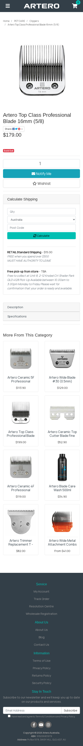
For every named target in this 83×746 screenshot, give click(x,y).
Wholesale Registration (41, 614)
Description (15, 307)
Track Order (41, 599)
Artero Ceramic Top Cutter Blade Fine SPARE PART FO (62, 436)
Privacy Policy (41, 668)
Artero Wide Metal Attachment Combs (62, 542)
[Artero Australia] (41, 6)
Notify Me (43, 173)
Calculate (43, 236)
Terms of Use (41, 661)
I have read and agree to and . (42, 716)
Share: (8, 129)
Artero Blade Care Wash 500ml (62, 488)
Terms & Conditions (45, 716)
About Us (41, 630)
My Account (41, 591)
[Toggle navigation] (7, 6)
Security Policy (41, 683)
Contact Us (41, 644)
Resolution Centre (41, 606)
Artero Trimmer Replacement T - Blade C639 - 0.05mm (20, 544)
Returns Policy (41, 675)
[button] (41, 183)
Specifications (17, 316)
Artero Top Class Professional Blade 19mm (21, 436)
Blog (42, 637)
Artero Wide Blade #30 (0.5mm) (62, 379)
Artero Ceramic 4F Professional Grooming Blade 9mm (20, 490)
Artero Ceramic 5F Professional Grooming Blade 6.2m (20, 381)
